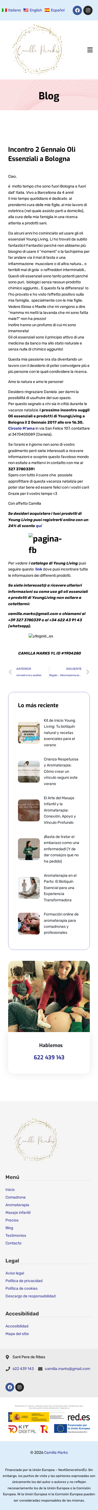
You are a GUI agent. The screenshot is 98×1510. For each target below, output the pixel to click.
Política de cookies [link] (21, 1288)
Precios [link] (12, 1220)
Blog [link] (9, 1228)
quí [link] (39, 526)
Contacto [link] (13, 1243)
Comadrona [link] (15, 1197)
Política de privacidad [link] (23, 1281)
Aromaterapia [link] (17, 1205)
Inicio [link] (10, 1189)
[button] (90, 50)
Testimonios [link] (15, 1235)
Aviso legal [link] (14, 1273)
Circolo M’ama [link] (21, 428)
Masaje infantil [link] (17, 1212)
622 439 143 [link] (49, 1057)
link (38, 569)
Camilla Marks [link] (56, 1452)
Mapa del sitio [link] (17, 1333)
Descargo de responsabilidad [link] (30, 1296)
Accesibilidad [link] (16, 1326)
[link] (11, 10)
